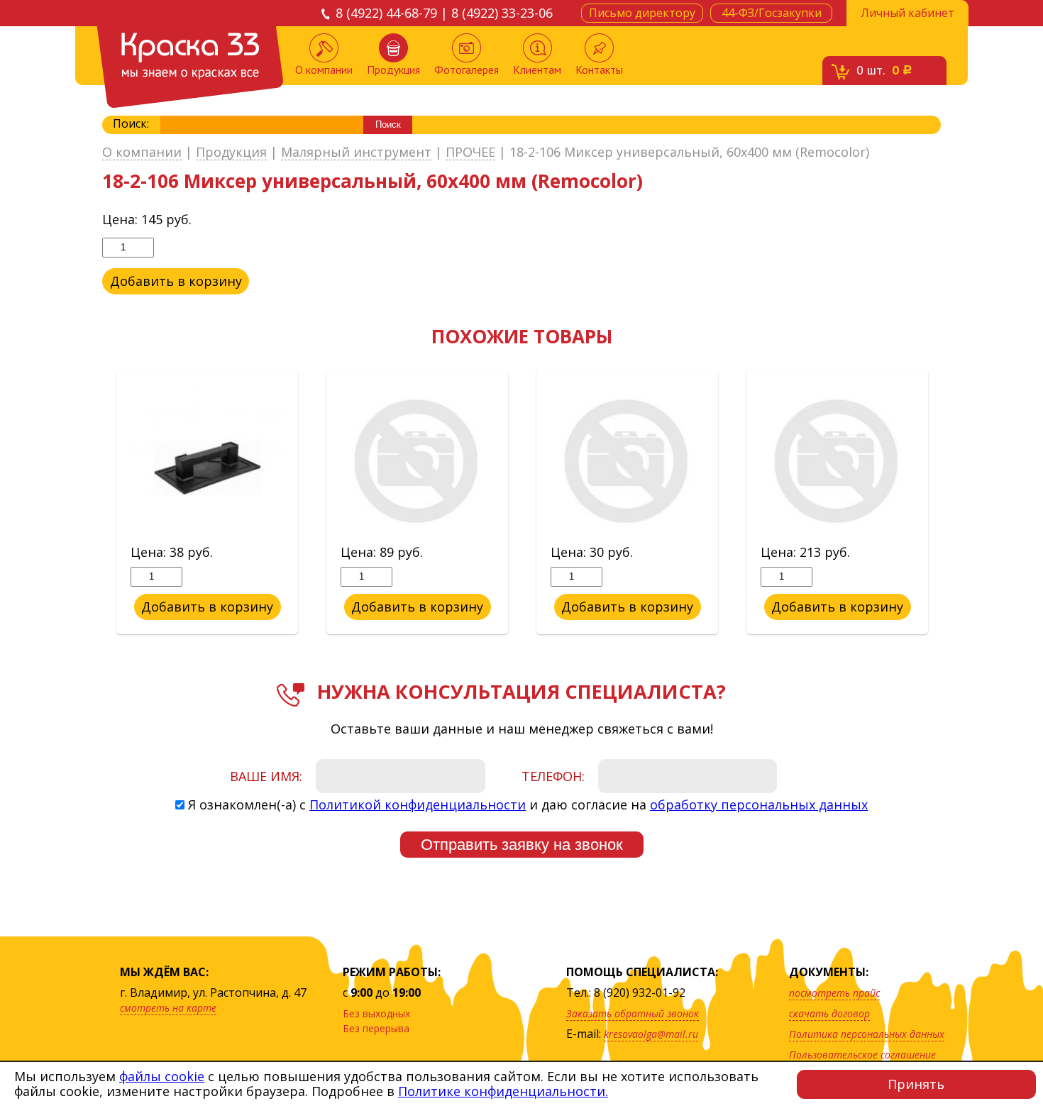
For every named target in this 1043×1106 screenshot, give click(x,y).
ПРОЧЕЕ (470, 152)
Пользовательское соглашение (862, 1054)
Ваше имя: (266, 776)
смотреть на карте (168, 1007)
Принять (916, 1084)
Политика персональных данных (866, 1034)
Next (951, 503)
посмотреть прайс (834, 993)
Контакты (599, 69)
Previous (91, 503)
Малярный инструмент (356, 152)
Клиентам (537, 69)
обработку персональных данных (759, 804)
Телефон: (553, 776)
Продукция (393, 69)
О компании (324, 69)
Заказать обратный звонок (632, 1013)
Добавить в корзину (176, 280)
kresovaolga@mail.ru (651, 1034)
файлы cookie (161, 1076)
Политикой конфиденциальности (417, 804)
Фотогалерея (466, 69)
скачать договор (829, 1013)
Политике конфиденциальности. (503, 1091)
